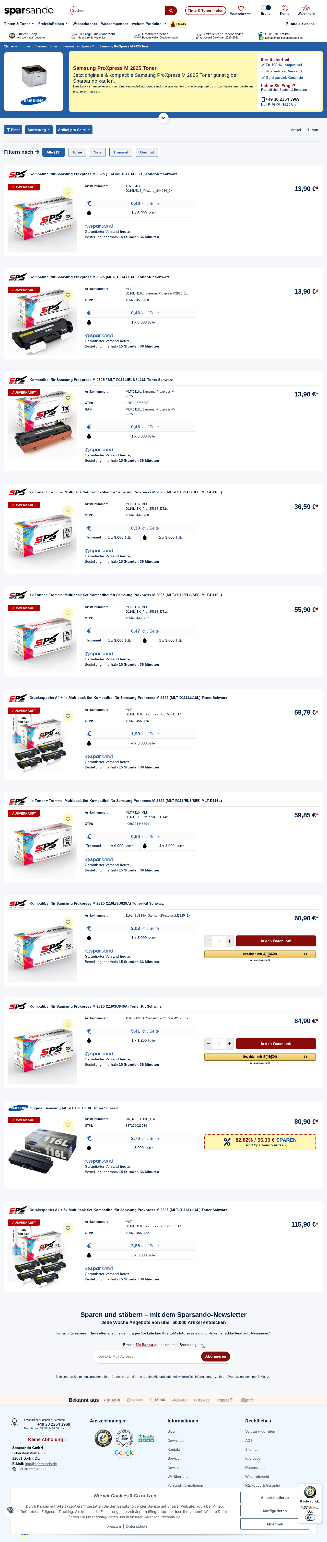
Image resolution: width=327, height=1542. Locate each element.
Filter (15, 130)
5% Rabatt (145, 1345)
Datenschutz (255, 1468)
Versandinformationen (185, 1485)
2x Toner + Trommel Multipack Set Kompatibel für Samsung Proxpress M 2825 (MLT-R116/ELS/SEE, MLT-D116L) (126, 492)
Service (174, 1458)
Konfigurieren (275, 1511)
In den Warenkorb (276, 941)
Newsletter (176, 1468)
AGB (249, 1440)
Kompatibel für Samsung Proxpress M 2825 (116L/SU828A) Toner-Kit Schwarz (97, 903)
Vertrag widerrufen (260, 1431)
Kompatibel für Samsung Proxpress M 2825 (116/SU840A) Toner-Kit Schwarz (95, 1006)
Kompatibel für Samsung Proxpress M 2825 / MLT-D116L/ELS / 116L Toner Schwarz (101, 380)
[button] (285, 10)
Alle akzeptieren (275, 1497)
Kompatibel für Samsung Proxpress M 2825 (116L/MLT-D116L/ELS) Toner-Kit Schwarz (103, 174)
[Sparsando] (29, 10)
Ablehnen (274, 1524)
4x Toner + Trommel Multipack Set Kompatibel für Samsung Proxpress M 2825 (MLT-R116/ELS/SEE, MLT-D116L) (126, 801)
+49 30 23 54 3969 (32, 1469)
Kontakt (174, 1449)
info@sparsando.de (41, 1464)
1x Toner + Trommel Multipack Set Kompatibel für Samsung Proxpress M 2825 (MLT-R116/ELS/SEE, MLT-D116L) (126, 595)
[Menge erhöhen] (229, 941)
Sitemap (252, 1449)
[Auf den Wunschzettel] (68, 192)
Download (176, 1440)
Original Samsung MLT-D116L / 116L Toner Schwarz (74, 1108)
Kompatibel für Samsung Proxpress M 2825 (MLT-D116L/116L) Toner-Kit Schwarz (99, 277)
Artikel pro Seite (72, 130)
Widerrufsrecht (257, 1476)
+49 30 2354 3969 (282, 99)
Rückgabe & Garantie (262, 1485)
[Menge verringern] (208, 941)
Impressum (254, 1458)
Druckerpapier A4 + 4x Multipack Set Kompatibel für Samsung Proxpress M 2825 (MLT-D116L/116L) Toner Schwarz (128, 698)
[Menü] (319, 1486)
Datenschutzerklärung (126, 1377)
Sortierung (37, 130)
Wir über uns (178, 1476)
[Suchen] (171, 10)
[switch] (310, 1517)
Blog (171, 1431)
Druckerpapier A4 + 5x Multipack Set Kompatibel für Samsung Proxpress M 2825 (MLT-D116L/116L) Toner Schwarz (128, 1210)
